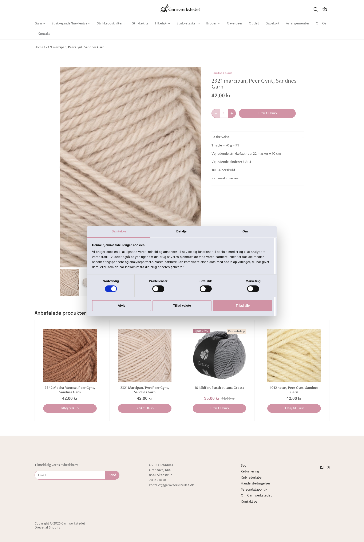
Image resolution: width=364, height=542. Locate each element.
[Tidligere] (66, 167)
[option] (130, 167)
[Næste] (195, 167)
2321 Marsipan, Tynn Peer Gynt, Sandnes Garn (144, 390)
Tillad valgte (182, 305)
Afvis (121, 305)
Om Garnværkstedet (256, 495)
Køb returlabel (251, 477)
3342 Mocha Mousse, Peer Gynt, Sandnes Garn (70, 390)
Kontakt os (249, 501)
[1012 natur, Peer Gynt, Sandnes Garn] (294, 355)
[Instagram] (327, 468)
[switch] (158, 289)
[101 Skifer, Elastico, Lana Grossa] (219, 355)
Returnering (250, 471)
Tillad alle (243, 305)
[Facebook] (321, 468)
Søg (243, 465)
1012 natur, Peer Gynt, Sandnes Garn (294, 390)
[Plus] (232, 113)
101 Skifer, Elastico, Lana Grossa (219, 388)
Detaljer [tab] (182, 231)
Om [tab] (245, 231)
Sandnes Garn (221, 73)
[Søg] (315, 9)
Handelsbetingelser (255, 483)
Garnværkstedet (73, 524)
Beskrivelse (220, 137)
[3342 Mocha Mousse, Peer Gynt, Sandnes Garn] (70, 355)
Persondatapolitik (254, 489)
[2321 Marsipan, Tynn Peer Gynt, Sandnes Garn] (144, 355)
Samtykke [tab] (119, 231)
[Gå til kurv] (324, 9)
